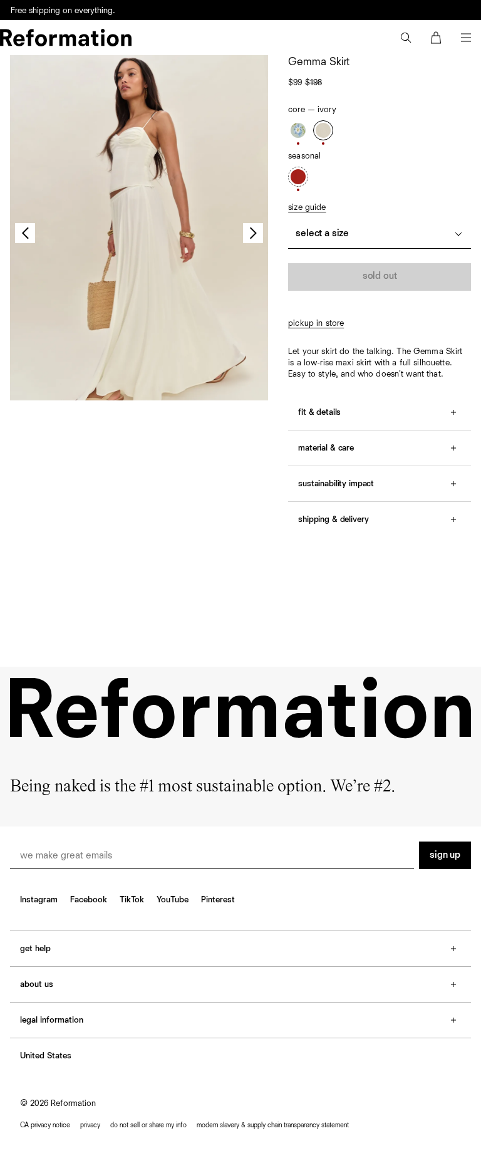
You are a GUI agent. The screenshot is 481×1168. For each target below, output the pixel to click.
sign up (445, 855)
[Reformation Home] (66, 37)
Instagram (39, 899)
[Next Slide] (253, 233)
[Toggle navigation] (465, 37)
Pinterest (218, 899)
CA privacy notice (45, 1125)
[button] (405, 37)
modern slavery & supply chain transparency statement (273, 1125)
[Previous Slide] (25, 233)
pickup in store (316, 323)
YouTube (173, 899)
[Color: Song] (298, 130)
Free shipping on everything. (63, 10)
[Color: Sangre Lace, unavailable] (298, 177)
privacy (90, 1125)
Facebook (88, 899)
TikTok (132, 899)
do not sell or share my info (148, 1125)
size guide (307, 207)
